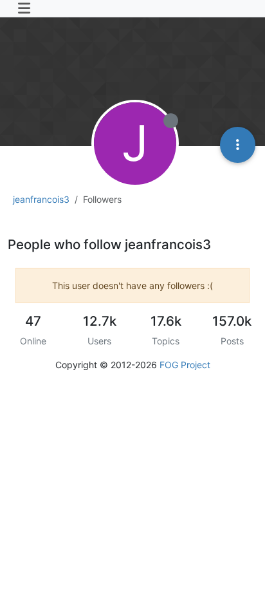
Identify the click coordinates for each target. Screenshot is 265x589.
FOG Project (185, 364)
